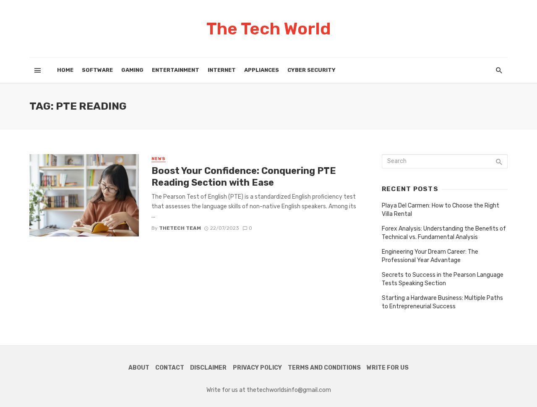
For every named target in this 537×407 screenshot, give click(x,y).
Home (65, 70)
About (138, 367)
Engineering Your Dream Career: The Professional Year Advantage (430, 256)
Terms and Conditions (324, 367)
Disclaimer (208, 367)
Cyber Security (311, 70)
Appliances (261, 70)
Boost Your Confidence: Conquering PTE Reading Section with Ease (243, 176)
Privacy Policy (257, 367)
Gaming (132, 70)
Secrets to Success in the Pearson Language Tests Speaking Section (442, 279)
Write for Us (388, 367)
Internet (222, 70)
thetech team (180, 228)
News (158, 158)
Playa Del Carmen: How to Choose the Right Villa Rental (440, 210)
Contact (169, 367)
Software (97, 70)
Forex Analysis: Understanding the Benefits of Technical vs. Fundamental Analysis (444, 233)
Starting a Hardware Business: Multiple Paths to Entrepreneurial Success (442, 302)
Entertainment (175, 70)
